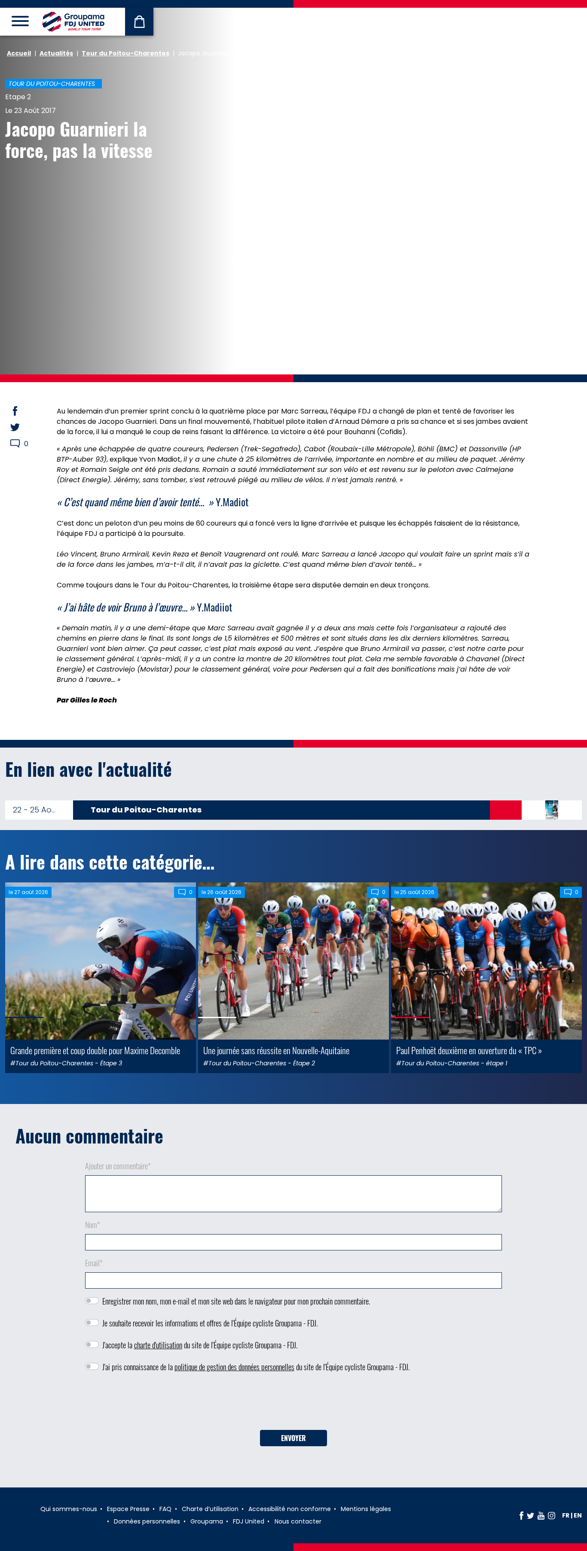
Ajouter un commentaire (118, 1165)
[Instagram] (551, 1515)
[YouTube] (541, 1515)
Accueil (19, 53)
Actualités (56, 53)
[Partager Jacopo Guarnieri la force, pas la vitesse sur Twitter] (23, 427)
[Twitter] (530, 1515)
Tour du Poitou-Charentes (125, 53)
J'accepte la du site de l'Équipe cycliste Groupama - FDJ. (199, 1344)
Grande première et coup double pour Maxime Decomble (95, 1050)
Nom (92, 1224)
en (578, 1515)
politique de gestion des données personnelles (234, 1366)
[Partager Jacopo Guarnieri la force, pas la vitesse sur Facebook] (23, 411)
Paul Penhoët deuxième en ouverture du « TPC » (469, 1050)
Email (94, 1262)
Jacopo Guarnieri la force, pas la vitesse (79, 139)
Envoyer (293, 1438)
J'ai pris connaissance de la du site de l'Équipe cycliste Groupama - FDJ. (256, 1366)
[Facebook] (521, 1515)
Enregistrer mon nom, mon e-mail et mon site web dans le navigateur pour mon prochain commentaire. (236, 1301)
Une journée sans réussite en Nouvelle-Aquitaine (276, 1050)
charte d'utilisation (158, 1344)
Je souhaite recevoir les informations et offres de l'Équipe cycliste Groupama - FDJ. (210, 1323)
